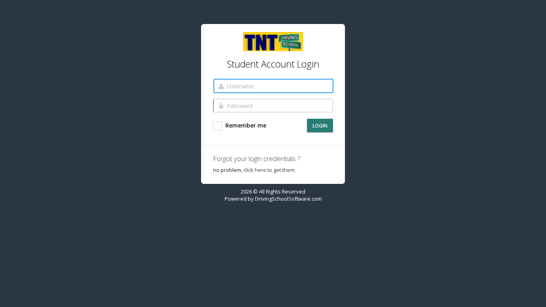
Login (320, 125)
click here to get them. (269, 169)
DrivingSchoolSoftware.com (288, 198)
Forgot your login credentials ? (257, 158)
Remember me (245, 125)
